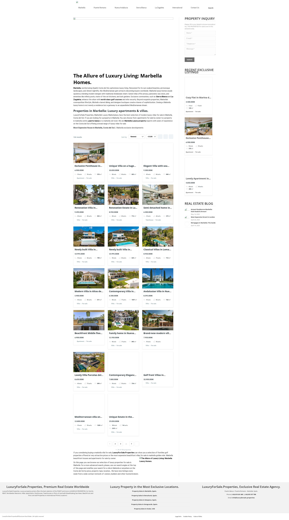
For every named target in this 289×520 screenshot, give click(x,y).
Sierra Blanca (161, 97)
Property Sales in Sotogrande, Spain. (144, 504)
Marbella (77, 88)
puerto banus (94, 121)
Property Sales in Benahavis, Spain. (144, 496)
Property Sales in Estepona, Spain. (144, 500)
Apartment (80, 178)
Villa (112, 178)
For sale (89, 178)
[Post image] (187, 210)
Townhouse (149, 220)
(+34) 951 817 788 (250, 494)
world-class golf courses (111, 99)
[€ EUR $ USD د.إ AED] (151, 137)
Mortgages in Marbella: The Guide (203, 223)
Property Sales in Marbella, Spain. (144, 491)
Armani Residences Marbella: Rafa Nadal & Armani (201, 210)
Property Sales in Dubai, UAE (144, 509)
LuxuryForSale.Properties (123, 453)
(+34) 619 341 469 (237, 494)
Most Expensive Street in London (203, 217)
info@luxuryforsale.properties (243, 498)
